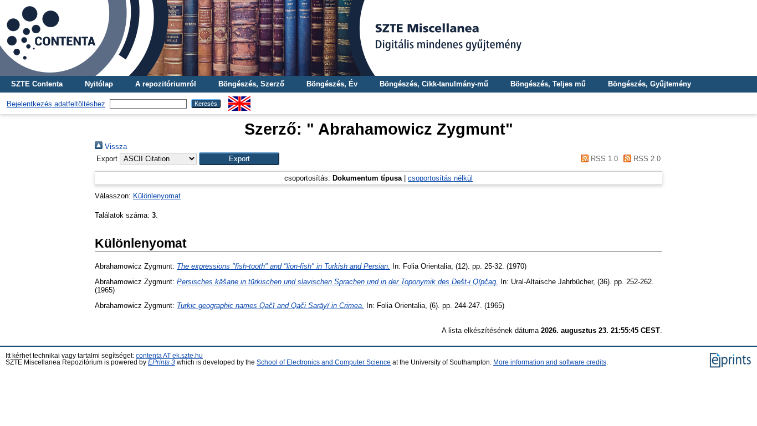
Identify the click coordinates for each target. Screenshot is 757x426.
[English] (239, 100)
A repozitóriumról (165, 84)
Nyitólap (99, 84)
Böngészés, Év (331, 84)
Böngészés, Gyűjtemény (649, 84)
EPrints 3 (161, 362)
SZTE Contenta (37, 84)
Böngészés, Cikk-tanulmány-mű (434, 84)
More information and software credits (549, 362)
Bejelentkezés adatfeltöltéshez (56, 104)
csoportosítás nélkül (440, 178)
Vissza (115, 146)
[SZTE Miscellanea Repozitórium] (378, 38)
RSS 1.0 (603, 159)
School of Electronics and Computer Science (324, 362)
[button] (239, 158)
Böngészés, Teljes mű (548, 84)
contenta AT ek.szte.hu (169, 355)
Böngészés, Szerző (251, 84)
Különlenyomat (157, 196)
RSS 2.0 (646, 159)
